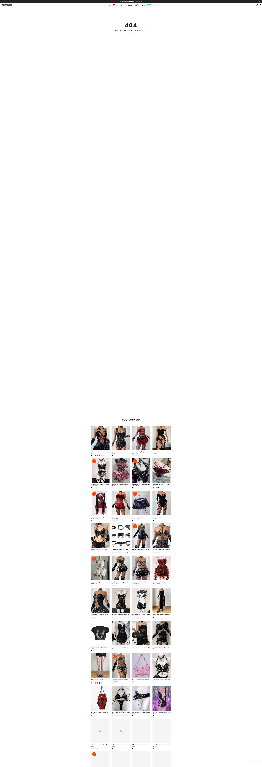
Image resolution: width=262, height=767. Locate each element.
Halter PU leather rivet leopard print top (101, 614)
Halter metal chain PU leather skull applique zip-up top (145, 745)
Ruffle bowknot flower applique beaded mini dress (165, 582)
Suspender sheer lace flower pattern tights (102, 679)
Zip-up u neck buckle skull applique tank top (123, 452)
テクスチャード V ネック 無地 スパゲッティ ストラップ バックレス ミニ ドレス (129, 647)
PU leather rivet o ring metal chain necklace (122, 549)
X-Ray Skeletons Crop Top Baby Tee (100, 647)
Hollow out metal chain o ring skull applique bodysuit (165, 712)
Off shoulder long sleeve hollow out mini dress (164, 517)
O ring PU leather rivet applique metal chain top (123, 582)
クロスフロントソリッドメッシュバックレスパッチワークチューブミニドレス (148, 647)
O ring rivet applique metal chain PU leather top (164, 679)
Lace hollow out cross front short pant (162, 484)
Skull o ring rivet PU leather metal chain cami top (164, 745)
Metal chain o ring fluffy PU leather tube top (143, 452)
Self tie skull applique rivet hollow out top (162, 549)
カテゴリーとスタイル (145, 5)
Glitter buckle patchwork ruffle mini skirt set (123, 484)
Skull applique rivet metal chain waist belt (142, 712)
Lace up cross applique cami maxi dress (162, 614)
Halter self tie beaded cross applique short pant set (125, 712)
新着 (136, 5)
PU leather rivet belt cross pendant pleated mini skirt (145, 517)
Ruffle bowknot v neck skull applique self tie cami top (125, 745)
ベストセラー (111, 5)
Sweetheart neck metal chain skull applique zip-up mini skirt (127, 614)
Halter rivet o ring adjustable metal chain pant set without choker (107, 484)
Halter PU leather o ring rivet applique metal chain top (145, 484)
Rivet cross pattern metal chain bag (100, 712)
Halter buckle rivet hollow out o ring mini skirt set (144, 582)
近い (2, 1)
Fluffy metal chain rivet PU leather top (121, 517)
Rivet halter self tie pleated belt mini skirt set (143, 614)
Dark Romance (119, 5)
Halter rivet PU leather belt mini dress (141, 549)
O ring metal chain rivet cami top (120, 679)
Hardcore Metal (129, 5)
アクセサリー (155, 5)
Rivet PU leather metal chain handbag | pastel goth (145, 679)
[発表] (131, 1)
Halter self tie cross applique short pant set (102, 745)
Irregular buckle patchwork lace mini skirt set (102, 582)
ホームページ (129, 33)
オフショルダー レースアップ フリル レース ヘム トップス (165, 452)
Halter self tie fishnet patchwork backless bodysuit (104, 452)
